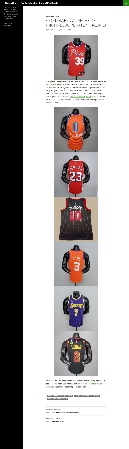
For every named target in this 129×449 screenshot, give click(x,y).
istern (69, 30)
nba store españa (53, 84)
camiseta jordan (89, 383)
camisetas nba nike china (57, 399)
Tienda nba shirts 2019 (55, 420)
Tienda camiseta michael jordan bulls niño (62, 411)
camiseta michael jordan (80, 96)
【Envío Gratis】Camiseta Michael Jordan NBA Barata (31, 3)
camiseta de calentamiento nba (60, 396)
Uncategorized (52, 16)
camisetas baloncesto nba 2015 (87, 396)
